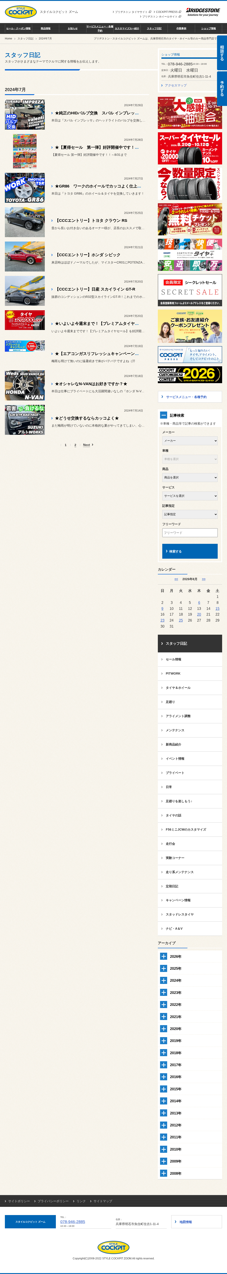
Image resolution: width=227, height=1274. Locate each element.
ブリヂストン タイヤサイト (131, 12)
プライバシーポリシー (53, 1201)
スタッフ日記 (154, 28)
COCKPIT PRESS (167, 12)
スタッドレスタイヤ (180, 914)
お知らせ (73, 28)
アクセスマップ (176, 85)
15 (217, 609)
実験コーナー (175, 858)
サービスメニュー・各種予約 (99, 28)
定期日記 (172, 886)
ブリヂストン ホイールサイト (160, 16)
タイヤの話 (173, 815)
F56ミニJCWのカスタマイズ (186, 829)
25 (181, 620)
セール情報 (173, 659)
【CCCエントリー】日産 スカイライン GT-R (95, 289)
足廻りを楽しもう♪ (179, 801)
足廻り (170, 702)
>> (203, 579)
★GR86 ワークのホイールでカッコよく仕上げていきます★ (110, 186)
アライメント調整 (178, 716)
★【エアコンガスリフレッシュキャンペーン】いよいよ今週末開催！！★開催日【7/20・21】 (139, 353)
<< (176, 579)
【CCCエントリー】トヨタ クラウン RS (91, 220)
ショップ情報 (208, 28)
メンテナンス (175, 730)
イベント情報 (175, 758)
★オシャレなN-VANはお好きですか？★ (91, 384)
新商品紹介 (173, 744)
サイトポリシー (19, 1201)
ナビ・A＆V (174, 928)
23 (162, 620)
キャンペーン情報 (178, 900)
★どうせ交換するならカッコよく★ (87, 418)
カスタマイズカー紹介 (127, 28)
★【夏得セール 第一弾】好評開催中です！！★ (99, 147)
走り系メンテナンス (180, 872)
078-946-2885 (72, 1221)
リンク (81, 1201)
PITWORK (173, 673)
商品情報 (46, 28)
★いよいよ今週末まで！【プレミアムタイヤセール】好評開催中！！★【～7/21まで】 (132, 323)
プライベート (175, 773)
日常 (169, 787)
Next (86, 445)
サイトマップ (103, 1201)
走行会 (170, 843)
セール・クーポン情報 (18, 28)
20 (199, 614)
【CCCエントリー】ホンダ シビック (88, 255)
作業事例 (181, 28)
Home (8, 38)
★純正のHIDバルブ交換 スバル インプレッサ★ (99, 113)
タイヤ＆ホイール (178, 687)
